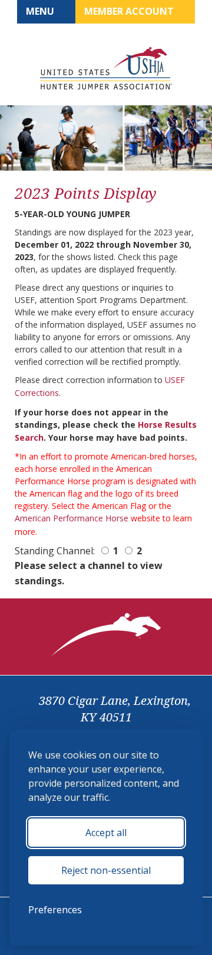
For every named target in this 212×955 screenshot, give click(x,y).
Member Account (130, 11)
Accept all (106, 832)
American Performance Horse (71, 518)
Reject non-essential (106, 870)
